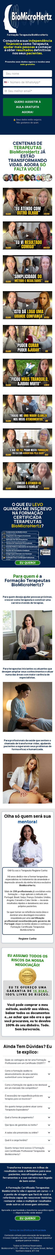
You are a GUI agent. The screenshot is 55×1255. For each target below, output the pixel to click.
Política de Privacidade (35, 1230)
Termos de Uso (16, 1230)
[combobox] (6, 82)
